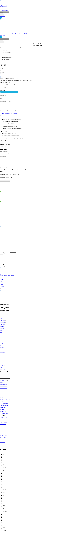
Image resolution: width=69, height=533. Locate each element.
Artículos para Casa (4, 439)
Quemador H (2, 361)
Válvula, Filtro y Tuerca (4, 413)
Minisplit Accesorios (3, 397)
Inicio (2, 7)
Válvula (1, 367)
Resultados (2, 14)
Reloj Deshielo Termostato (4, 403)
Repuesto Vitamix (3, 375)
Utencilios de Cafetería (3, 437)
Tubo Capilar (2, 409)
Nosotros (6, 7)
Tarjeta (1, 345)
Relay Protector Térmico (4, 401)
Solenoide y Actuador (3, 341)
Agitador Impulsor (3, 312)
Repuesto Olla (2, 365)
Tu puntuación (2, 156)
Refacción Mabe (2, 334)
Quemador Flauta (6, 110)
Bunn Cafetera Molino (3, 422)
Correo (2, 260)
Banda (1, 318)
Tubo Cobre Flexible (3, 411)
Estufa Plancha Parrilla (3, 417)
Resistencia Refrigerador (4, 405)
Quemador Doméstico (3, 357)
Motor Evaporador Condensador (5, 399)
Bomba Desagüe (2, 320)
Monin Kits (2, 431)
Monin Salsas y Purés (3, 435)
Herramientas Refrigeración (4, 393)
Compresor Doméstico (3, 388)
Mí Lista (20, 33)
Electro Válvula (2, 324)
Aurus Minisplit (2, 442)
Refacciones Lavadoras (4, 310)
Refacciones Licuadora (4, 371)
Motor (1, 330)
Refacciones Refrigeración (5, 378)
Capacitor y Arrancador (3, 384)
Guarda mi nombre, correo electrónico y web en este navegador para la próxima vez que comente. (16, 169)
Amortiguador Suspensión (4, 314)
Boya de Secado (2, 322)
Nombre (1, 165)
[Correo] (0, 259)
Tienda (11, 7)
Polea (1, 332)
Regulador (1, 363)
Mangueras (2, 328)
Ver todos (1, 15)
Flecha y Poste (2, 326)
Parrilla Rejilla (2, 352)
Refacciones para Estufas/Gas (14, 110)
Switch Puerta (2, 343)
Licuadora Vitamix (3, 424)
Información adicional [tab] (9, 113)
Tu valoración (2, 164)
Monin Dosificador (3, 426)
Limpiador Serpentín (3, 395)
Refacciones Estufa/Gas (4, 349)
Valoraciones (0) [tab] (15, 113)
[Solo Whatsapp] (0, 263)
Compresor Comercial (3, 386)
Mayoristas (15, 7)
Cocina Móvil (2, 415)
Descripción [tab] (4, 113)
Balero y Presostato (3, 316)
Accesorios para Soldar (3, 380)
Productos (25, 33)
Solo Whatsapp (4, 264)
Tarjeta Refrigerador (3, 407)
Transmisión (2, 347)
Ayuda (12, 87)
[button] (9, 92)
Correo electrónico (3, 167)
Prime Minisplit (2, 444)
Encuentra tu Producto (4, 10)
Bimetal (1, 382)
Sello (1, 339)
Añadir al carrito (2, 90)
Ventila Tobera (2, 369)
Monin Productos (3, 433)
